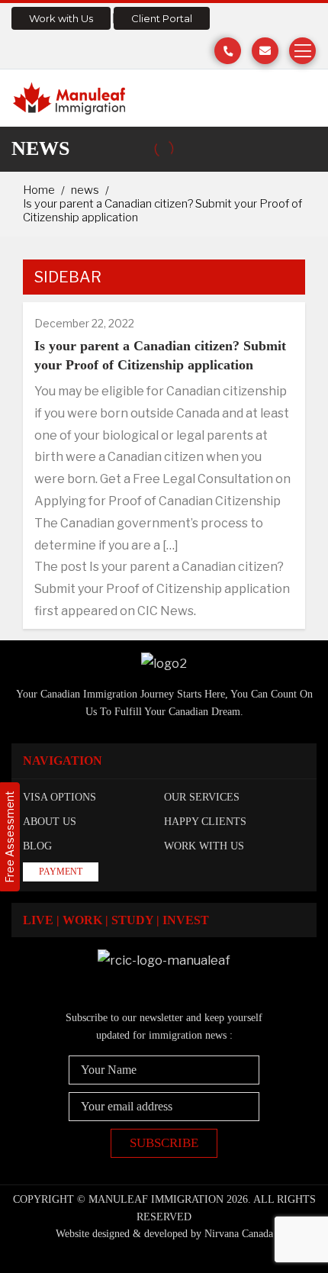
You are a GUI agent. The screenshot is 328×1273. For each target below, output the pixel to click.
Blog (37, 846)
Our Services (202, 797)
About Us (49, 821)
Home (39, 190)
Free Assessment (9, 837)
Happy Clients (205, 821)
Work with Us (61, 18)
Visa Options (59, 797)
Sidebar (67, 277)
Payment (60, 871)
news (85, 190)
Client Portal (161, 18)
